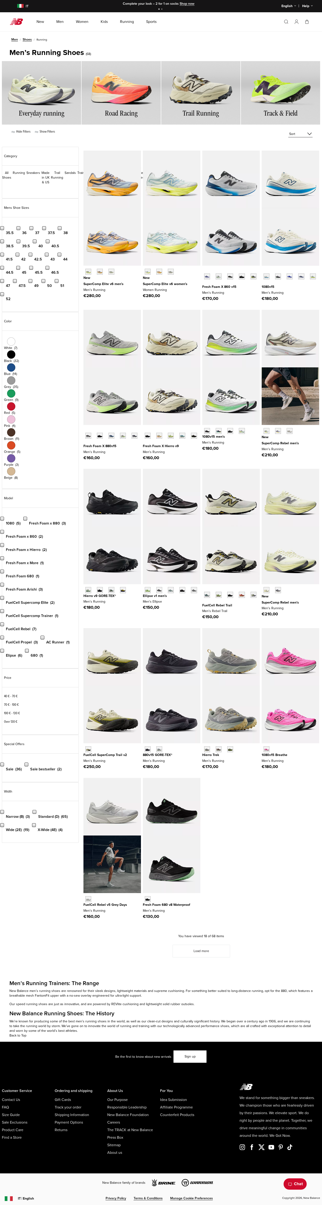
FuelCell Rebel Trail (217, 605)
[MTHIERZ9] (148, 436)
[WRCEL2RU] (159, 272)
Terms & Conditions (148, 1198)
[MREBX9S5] (289, 431)
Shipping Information (72, 1115)
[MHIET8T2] (230, 749)
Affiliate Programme (176, 1107)
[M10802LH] (289, 276)
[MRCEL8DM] (100, 272)
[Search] (286, 21)
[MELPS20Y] (159, 590)
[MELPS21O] (182, 590)
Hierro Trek (210, 755)
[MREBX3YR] (278, 431)
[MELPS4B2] (171, 590)
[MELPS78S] (148, 590)
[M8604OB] (253, 276)
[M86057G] (242, 276)
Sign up (190, 1056)
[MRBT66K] (219, 595)
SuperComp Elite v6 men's (103, 284)
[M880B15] (88, 436)
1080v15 (268, 287)
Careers (113, 1122)
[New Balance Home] (18, 21)
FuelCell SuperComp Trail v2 (105, 755)
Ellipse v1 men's (155, 596)
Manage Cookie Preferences (191, 1198)
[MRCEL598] (88, 272)
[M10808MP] (242, 431)
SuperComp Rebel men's (280, 443)
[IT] (17, 6)
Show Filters (47, 132)
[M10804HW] (278, 276)
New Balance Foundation (128, 1115)
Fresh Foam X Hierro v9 (161, 446)
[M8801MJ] (134, 436)
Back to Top (17, 1035)
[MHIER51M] (171, 436)
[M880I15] (111, 436)
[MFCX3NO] (88, 899)
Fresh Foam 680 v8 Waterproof (166, 905)
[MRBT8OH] (207, 595)
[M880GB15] (148, 749)
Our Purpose (117, 1099)
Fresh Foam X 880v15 (99, 446)
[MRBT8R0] (230, 595)
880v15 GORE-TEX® (157, 755)
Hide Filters (23, 132)
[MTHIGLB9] (100, 590)
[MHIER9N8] (159, 436)
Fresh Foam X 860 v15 (219, 287)
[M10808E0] (266, 276)
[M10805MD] (230, 431)
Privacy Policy (116, 1198)
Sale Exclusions (14, 1122)
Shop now (187, 4)
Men (14, 40)
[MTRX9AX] (88, 749)
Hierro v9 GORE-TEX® (99, 596)
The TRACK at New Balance (130, 1130)
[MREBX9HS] (278, 590)
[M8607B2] (207, 276)
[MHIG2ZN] (123, 590)
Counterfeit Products (177, 1115)
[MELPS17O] (194, 590)
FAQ (5, 1107)
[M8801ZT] (123, 436)
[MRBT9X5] (242, 595)
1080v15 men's (213, 437)
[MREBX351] (266, 431)
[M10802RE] (301, 276)
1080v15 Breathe (274, 755)
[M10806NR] (219, 431)
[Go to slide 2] (162, 10)
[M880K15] (100, 436)
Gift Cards (63, 1099)
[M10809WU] (313, 276)
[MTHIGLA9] (88, 590)
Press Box (115, 1137)
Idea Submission (173, 1099)
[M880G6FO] (159, 749)
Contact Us (11, 1099)
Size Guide (11, 1115)
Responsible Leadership (127, 1107)
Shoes (27, 40)
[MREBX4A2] (266, 590)
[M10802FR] (207, 431)
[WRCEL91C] (148, 272)
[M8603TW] (219, 276)
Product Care (12, 1130)
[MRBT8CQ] (253, 595)
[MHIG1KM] (111, 590)
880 (284, 991)
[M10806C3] (266, 749)
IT (26, 1199)
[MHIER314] (182, 436)
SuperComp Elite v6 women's (165, 284)
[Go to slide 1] (159, 10)
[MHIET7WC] (207, 749)
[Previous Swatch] (85, 430)
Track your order (68, 1107)
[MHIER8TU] (194, 436)
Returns (61, 1130)
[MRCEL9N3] (111, 272)
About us (114, 1152)
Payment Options (69, 1122)
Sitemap (114, 1145)
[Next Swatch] (204, 283)
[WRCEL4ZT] (171, 272)
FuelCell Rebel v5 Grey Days (105, 905)
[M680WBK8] (148, 899)
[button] (296, 21)
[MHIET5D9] (219, 749)
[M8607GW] (230, 276)
